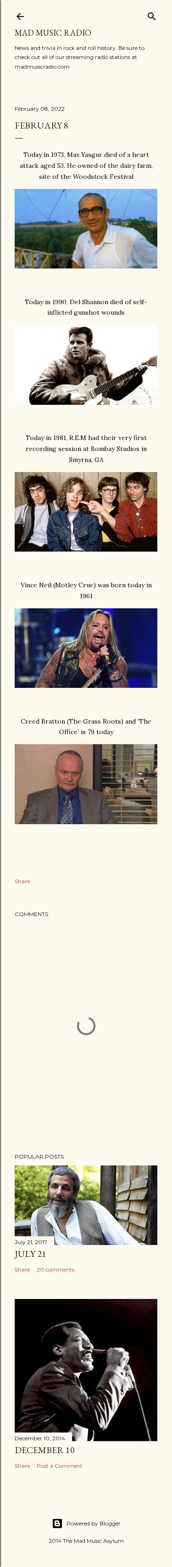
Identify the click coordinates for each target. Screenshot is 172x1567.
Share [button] (22, 881)
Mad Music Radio (53, 32)
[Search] (151, 14)
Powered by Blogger (94, 1523)
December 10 (45, 1450)
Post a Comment (60, 1465)
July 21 (30, 1254)
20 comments (55, 1269)
